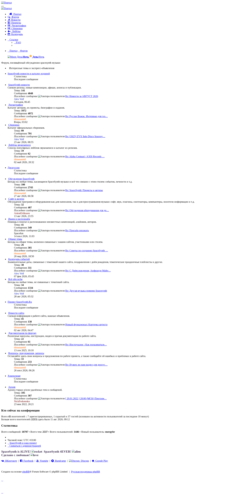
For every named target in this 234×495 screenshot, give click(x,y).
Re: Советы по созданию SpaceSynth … (86, 250)
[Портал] (6, 2)
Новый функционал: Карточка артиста (86, 324)
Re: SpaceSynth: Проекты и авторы (84, 190)
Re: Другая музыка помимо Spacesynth (86, 290)
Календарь (16, 34)
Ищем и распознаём (19, 219)
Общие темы (15, 239)
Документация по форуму (22, 333)
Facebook (27, 460)
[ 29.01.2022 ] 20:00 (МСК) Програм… (86, 398)
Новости (15, 19)
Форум (14, 17)
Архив (11, 387)
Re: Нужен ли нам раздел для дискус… (86, 364)
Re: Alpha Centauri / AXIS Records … (85, 156)
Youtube (43, 460)
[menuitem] (17, 42)
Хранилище (14, 375)
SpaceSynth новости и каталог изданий (29, 73)
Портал (16, 14)
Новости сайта (16, 313)
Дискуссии (14, 167)
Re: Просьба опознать (77, 230)
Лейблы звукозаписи (19, 145)
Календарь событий (19, 259)
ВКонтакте (10, 460)
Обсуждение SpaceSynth (21, 178)
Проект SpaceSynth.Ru (20, 302)
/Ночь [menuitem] (38, 56)
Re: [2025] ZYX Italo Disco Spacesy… (85, 136)
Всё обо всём (15, 279)
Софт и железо (16, 199)
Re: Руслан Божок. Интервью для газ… (86, 116)
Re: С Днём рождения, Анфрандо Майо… (88, 270)
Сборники (16, 28)
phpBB (26, 471)
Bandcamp (60, 460)
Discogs (84, 460)
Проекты (15, 22)
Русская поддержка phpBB (85, 471)
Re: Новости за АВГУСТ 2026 (81, 96)
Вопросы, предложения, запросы (26, 353)
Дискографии (18, 25)
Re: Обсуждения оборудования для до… (87, 210)
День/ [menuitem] (22, 56)
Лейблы (16, 31)
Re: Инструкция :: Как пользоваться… (86, 344)
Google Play (101, 460)
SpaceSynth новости (19, 84)
